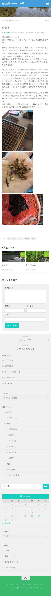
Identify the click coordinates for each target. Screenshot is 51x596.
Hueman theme (36, 588)
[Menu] (47, 3)
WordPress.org (9, 568)
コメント (9, 288)
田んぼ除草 (8, 360)
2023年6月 (12, 458)
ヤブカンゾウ (9, 377)
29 (6, 520)
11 (25, 508)
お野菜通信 (13, 429)
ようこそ (8, 412)
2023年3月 (12, 441)
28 (45, 516)
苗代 (33, 238)
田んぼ (17, 20)
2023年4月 (12, 446)
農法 (8, 464)
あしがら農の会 (7, 20)
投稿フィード (9, 556)
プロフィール (12, 418)
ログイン (8, 550)
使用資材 (12, 469)
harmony (7, 33)
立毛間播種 (8, 366)
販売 (8, 423)
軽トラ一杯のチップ (12, 372)
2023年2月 (12, 435)
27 (39, 516)
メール (29, 306)
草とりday (8, 383)
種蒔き (27, 238)
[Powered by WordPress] (18, 588)
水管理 (4, 265)
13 (39, 508)
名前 (7, 306)
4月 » (9, 523)
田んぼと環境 (14, 475)
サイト (7, 315)
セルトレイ (12, 238)
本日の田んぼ (31, 265)
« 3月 (4, 523)
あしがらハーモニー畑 (13, 3)
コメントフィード (11, 562)
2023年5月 (12, 452)
